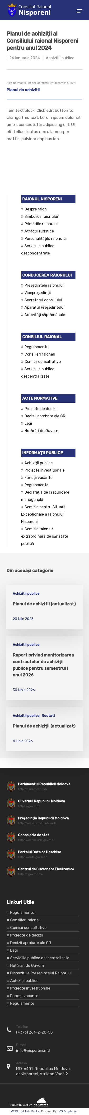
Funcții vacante (38, 477)
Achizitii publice (60, 58)
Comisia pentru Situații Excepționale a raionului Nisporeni (43, 514)
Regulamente (36, 485)
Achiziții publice (38, 463)
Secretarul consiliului (43, 300)
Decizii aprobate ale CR (44, 416)
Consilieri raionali (39, 354)
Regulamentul (37, 347)
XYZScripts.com (69, 1111)
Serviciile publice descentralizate (39, 958)
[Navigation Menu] (79, 11)
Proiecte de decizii (40, 408)
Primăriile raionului (41, 224)
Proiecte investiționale (44, 470)
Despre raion (35, 209)
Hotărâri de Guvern (41, 430)
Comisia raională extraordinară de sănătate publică (44, 536)
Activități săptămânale (44, 314)
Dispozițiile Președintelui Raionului (41, 973)
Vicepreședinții (37, 292)
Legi (28, 423)
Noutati (48, 716)
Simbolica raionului (41, 216)
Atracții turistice (39, 231)
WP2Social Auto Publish (25, 1111)
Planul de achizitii (23, 90)
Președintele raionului (44, 285)
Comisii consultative (42, 361)
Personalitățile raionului (45, 238)
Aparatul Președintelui (44, 307)
